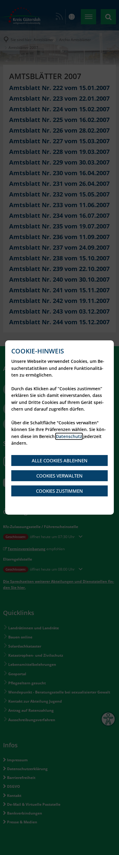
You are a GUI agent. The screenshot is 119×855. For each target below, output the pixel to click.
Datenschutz (69, 436)
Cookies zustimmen (59, 491)
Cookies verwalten (59, 476)
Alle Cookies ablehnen (60, 460)
